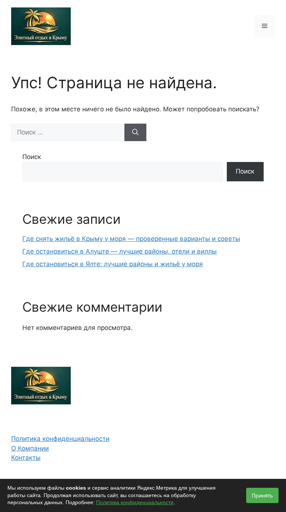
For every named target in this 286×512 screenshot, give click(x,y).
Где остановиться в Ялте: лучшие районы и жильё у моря (112, 264)
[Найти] (135, 132)
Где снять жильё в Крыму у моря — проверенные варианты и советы (131, 238)
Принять (262, 495)
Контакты (26, 457)
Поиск (31, 156)
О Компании (30, 448)
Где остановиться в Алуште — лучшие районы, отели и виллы (119, 251)
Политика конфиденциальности (60, 438)
